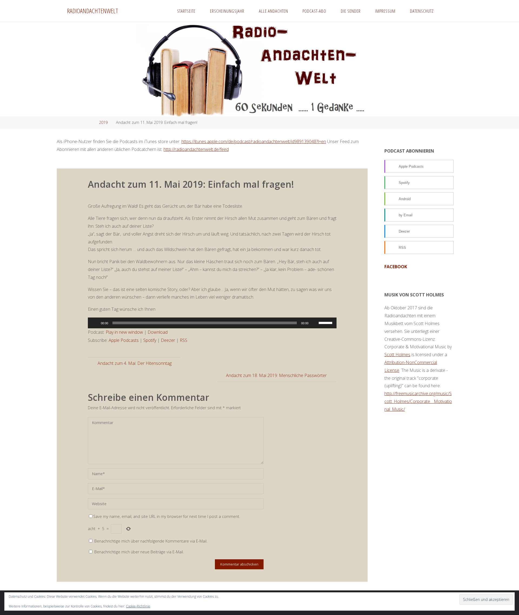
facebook (395, 267)
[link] (446, 11)
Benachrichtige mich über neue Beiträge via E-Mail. (139, 551)
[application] (212, 323)
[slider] (326, 322)
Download (158, 332)
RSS (183, 340)
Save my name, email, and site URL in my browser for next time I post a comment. (166, 516)
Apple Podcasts (124, 340)
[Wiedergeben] (95, 323)
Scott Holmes (397, 355)
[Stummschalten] (314, 323)
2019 (103, 122)
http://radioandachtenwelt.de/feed (196, 149)
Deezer (168, 340)
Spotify (149, 340)
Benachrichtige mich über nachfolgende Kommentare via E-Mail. (150, 541)
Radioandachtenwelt (92, 10)
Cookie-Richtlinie (138, 606)
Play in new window (124, 332)
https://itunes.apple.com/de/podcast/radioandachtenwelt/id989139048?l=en (253, 141)
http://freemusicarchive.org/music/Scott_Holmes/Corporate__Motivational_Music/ (418, 401)
